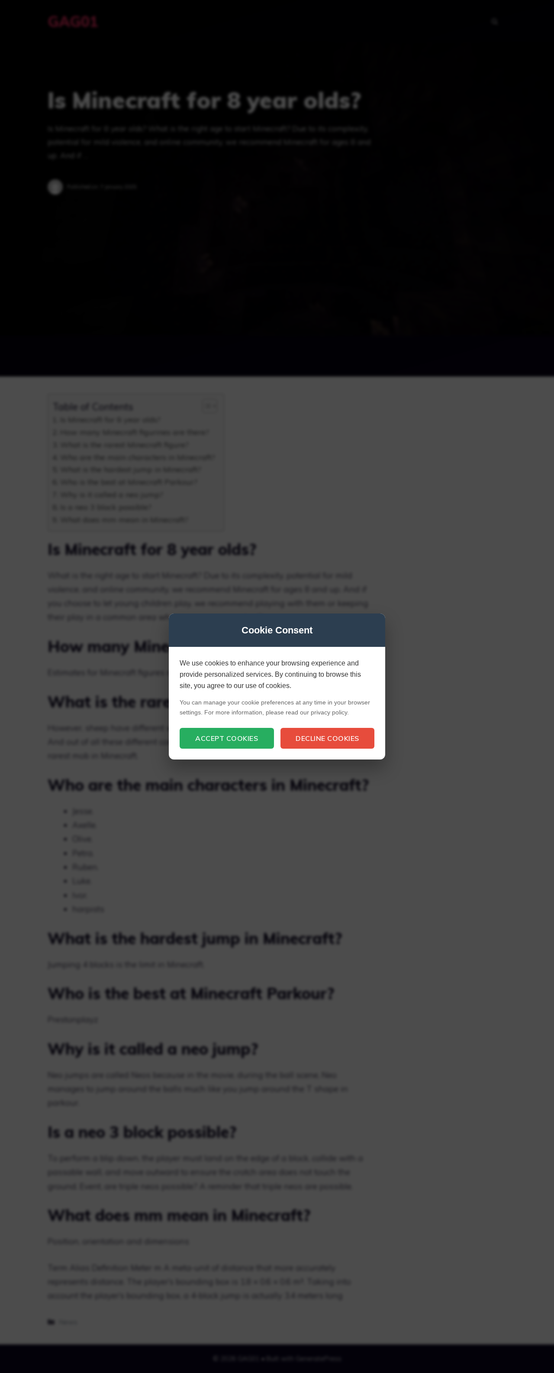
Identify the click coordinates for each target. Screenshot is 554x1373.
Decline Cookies (327, 738)
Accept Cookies (226, 738)
